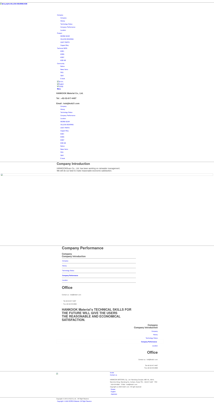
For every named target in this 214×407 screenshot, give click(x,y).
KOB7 (62, 140)
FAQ (61, 152)
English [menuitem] (113, 391)
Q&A (62, 155)
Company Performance (67, 115)
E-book (62, 158)
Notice (62, 146)
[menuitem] (113, 389)
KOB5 (62, 137)
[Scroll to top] (0, 406)
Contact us (113, 375)
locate (112, 372)
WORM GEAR (65, 121)
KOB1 (62, 134)
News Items (64, 149)
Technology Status (66, 112)
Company (63, 106)
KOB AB (63, 143)
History (62, 109)
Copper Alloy (64, 131)
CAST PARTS (65, 128)
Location (63, 118)
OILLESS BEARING (67, 124)
